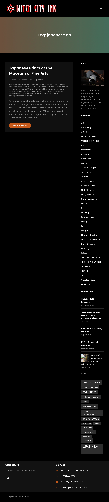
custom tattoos (90, 387)
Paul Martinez (87, 217)
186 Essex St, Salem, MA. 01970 (74, 470)
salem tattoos (91, 418)
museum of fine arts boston (45, 89)
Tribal (84, 275)
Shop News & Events (90, 239)
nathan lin (13, 93)
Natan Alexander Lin (39, 91)
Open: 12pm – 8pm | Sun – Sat (75, 487)
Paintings (85, 212)
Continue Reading (20, 125)
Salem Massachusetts (89, 413)
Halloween (86, 158)
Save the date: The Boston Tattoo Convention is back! (91, 315)
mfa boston (13, 89)
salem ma (39, 93)
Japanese (45, 84)
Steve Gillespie (88, 244)
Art (82, 123)
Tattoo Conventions (90, 257)
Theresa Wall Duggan (91, 262)
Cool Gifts (86, 149)
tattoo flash (86, 436)
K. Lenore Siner (88, 185)
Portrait (84, 226)
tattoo (13, 80)
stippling (85, 248)
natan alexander (25, 91)
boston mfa (24, 84)
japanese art (54, 84)
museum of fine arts (26, 89)
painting (26, 93)
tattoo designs (88, 432)
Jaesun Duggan (88, 167)
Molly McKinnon (88, 194)
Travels (84, 270)
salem (32, 93)
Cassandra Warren (90, 140)
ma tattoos (34, 87)
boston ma (15, 84)
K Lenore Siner (87, 181)
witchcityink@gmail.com (72, 481)
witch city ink (27, 96)
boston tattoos (35, 84)
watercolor (86, 284)
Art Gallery (86, 127)
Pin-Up (84, 221)
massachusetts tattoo (59, 87)
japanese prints (23, 87)
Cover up (85, 154)
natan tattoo (60, 91)
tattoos (19, 96)
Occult (84, 203)
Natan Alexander (89, 199)
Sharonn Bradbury (89, 235)
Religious (85, 230)
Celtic (84, 145)
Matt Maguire (87, 190)
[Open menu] (101, 8)
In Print (84, 163)
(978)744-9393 (68, 476)
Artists (84, 132)
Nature (19, 93)
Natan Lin (51, 91)
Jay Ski (84, 176)
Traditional (86, 266)
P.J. (82, 208)
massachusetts (45, 87)
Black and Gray (88, 136)
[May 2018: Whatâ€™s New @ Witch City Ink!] (85, 358)
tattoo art (53, 93)
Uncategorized (88, 280)
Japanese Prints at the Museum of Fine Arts (30, 71)
